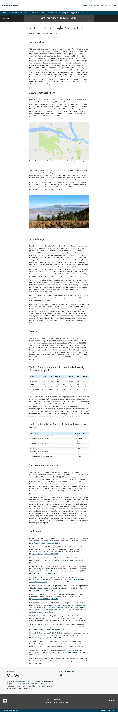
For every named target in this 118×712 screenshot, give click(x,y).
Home (85, 5)
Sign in (96, 5)
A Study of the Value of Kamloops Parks (59, 18)
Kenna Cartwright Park (37, 100)
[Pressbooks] (5, 701)
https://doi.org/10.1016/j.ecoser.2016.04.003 (45, 638)
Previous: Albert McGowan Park (12, 710)
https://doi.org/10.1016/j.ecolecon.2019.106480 (46, 543)
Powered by (53, 699)
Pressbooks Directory (64, 702)
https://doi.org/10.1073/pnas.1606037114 (49, 629)
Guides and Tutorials (51, 702)
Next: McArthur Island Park (107, 710)
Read (90, 5)
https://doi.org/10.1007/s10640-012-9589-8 (45, 573)
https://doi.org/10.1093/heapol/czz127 (43, 599)
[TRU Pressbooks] (10, 5)
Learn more (35, 13)
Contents (6, 18)
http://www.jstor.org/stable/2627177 (42, 590)
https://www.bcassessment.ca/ (63, 560)
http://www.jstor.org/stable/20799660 (43, 554)
